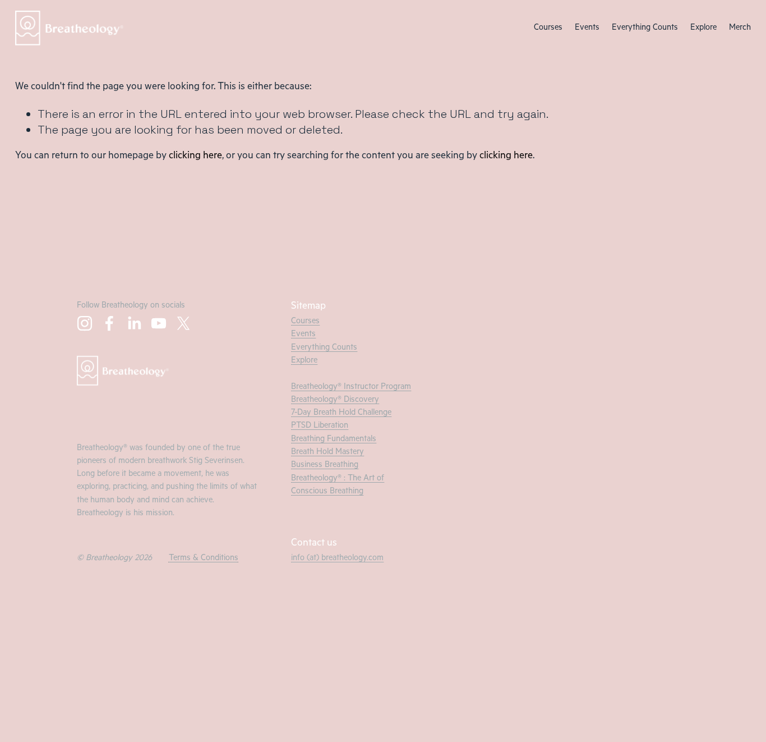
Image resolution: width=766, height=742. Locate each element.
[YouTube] (159, 323)
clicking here (195, 156)
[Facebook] (109, 323)
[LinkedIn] (134, 323)
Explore (703, 28)
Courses (548, 28)
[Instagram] (85, 323)
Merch (740, 28)
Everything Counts (645, 28)
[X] (183, 323)
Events (587, 28)
